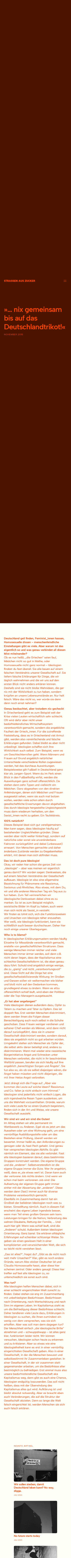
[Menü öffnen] (65, 281)
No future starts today (27, 1535)
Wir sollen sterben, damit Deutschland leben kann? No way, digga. (34, 1487)
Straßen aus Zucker (19, 280)
